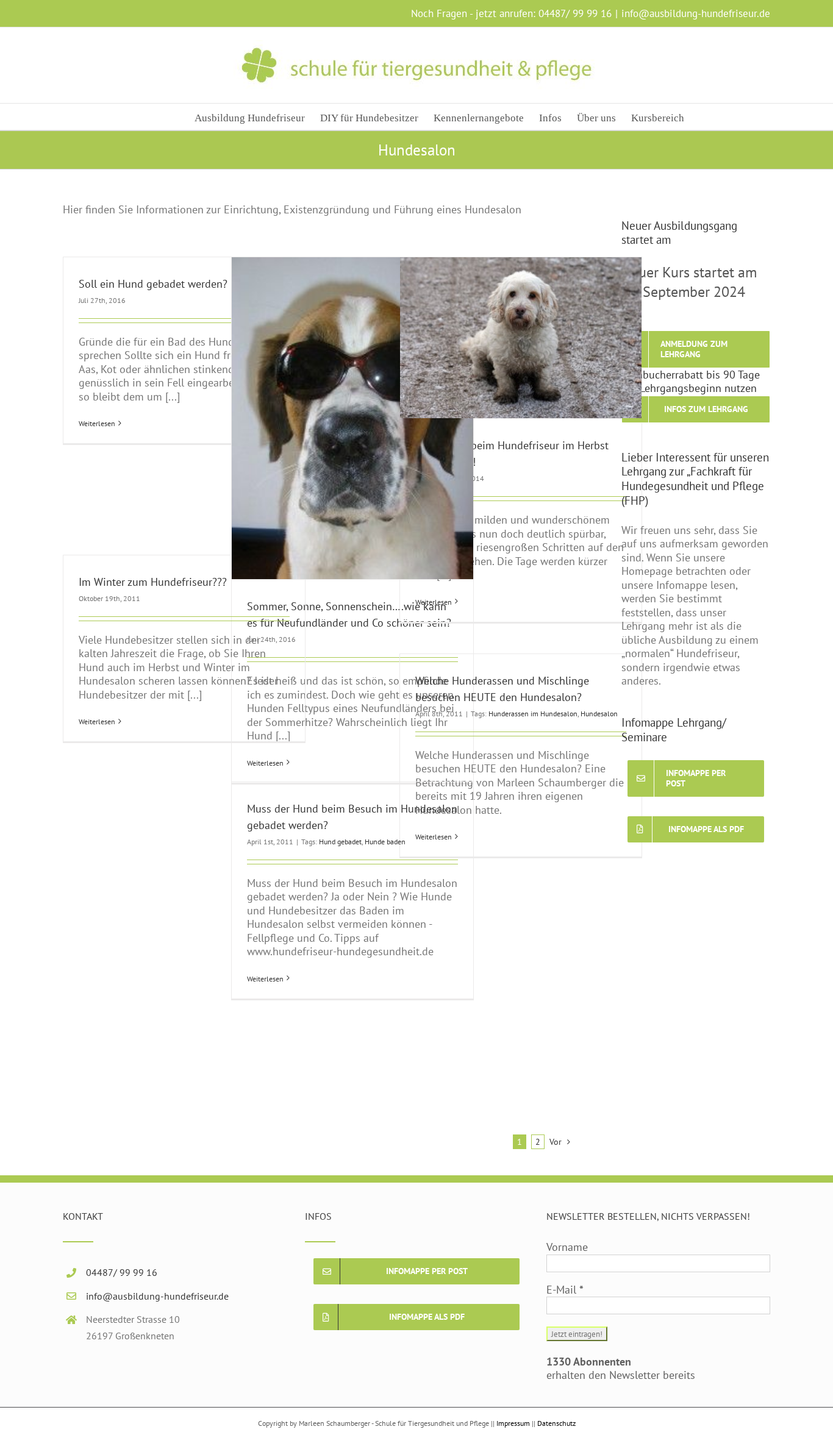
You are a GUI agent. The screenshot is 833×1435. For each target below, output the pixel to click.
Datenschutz (556, 1423)
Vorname (567, 1247)
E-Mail (565, 1290)
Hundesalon (599, 713)
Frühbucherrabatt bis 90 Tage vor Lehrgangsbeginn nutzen (690, 382)
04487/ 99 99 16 (575, 13)
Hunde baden (385, 841)
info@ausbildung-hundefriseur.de (695, 13)
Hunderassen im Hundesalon (532, 713)
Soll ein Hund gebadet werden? (153, 284)
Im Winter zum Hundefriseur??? (153, 582)
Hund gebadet (340, 841)
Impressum (513, 1423)
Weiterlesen (97, 423)
